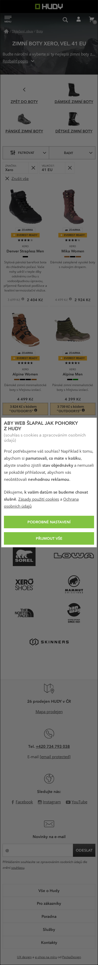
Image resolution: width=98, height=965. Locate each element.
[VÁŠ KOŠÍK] (91, 19)
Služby (49, 929)
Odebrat (33, 167)
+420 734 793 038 (53, 746)
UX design (24, 957)
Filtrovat (26, 152)
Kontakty (49, 942)
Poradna (49, 916)
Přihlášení (78, 19)
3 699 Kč (14, 300)
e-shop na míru (46, 957)
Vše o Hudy (49, 890)
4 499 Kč (61, 300)
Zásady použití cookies (38, 499)
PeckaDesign (71, 957)
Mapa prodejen (49, 712)
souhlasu (17, 867)
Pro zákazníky (49, 903)
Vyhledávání (65, 19)
